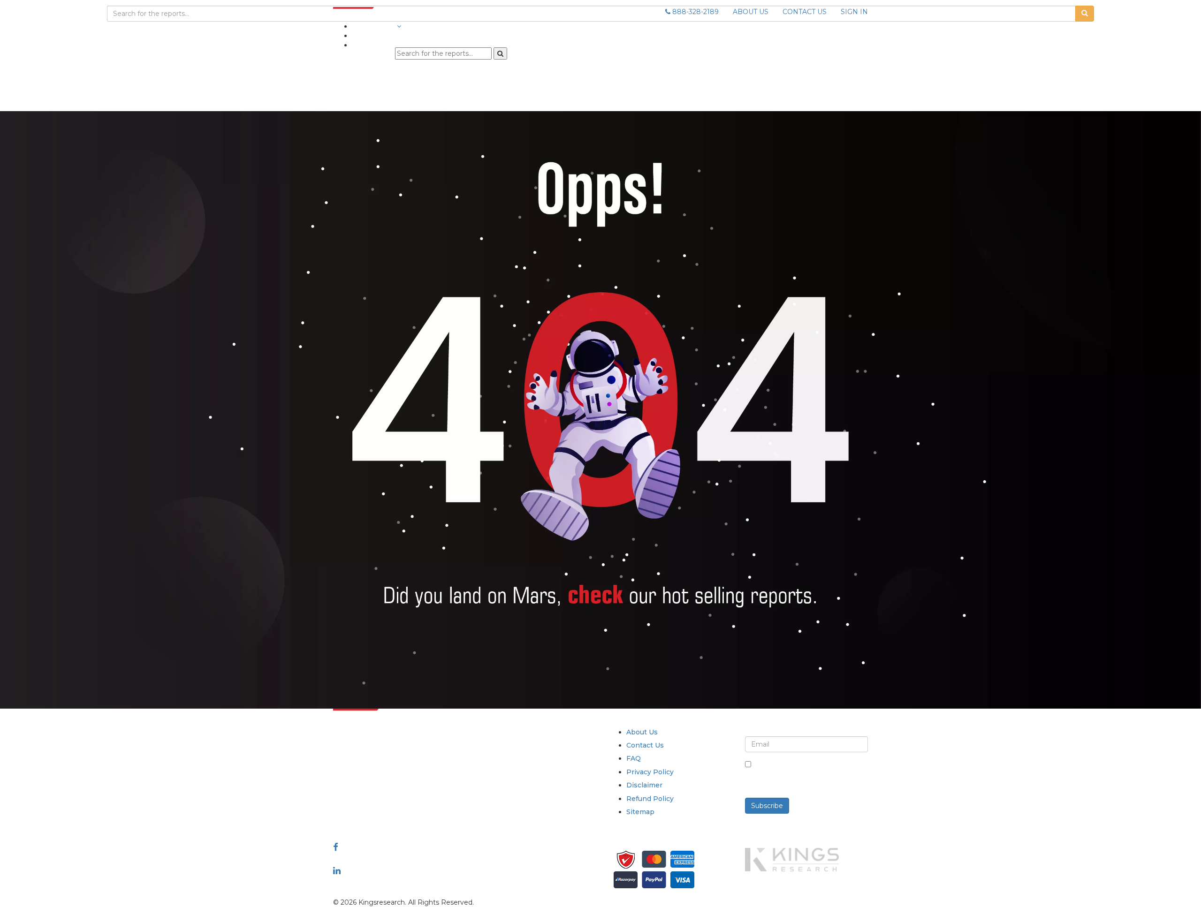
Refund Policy (650, 798)
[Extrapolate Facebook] (335, 847)
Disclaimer (644, 785)
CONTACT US (805, 12)
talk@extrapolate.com (370, 797)
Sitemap (640, 812)
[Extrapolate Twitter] (394, 859)
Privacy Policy (650, 772)
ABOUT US (750, 12)
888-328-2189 (694, 12)
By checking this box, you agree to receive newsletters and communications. (810, 774)
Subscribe (767, 805)
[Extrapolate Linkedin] (337, 870)
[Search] (500, 53)
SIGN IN (854, 12)
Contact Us (645, 745)
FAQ (633, 758)
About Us (642, 732)
